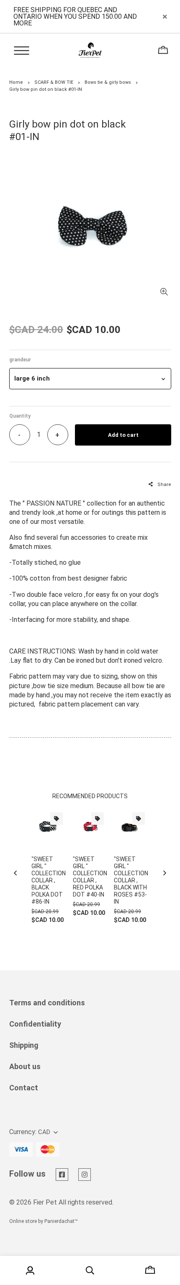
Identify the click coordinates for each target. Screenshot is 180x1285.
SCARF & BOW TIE (53, 82)
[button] (90, 378)
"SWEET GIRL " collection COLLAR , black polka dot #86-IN (48, 880)
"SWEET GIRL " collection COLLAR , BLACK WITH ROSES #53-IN (131, 880)
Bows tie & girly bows (108, 82)
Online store (23, 1221)
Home (16, 82)
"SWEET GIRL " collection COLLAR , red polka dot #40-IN (90, 877)
